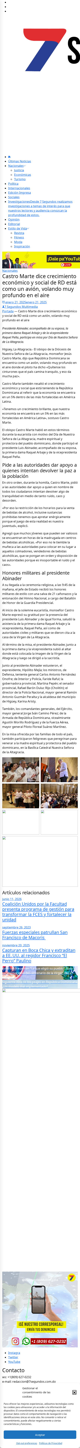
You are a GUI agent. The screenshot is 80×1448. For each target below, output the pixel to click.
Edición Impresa (19, 193)
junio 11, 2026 (12, 899)
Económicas (22, 175)
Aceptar (40, 1435)
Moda (18, 242)
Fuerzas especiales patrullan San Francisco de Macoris (35, 934)
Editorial (14, 224)
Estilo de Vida (17, 228)
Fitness (19, 237)
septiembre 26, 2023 (16, 927)
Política (13, 184)
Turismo (20, 179)
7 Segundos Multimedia (21, 307)
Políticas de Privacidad (50, 1443)
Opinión (14, 219)
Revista (19, 233)
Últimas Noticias (19, 161)
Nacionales (16, 166)
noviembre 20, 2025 (16, 945)
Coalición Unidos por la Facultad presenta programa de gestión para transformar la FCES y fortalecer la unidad (38, 912)
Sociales (14, 197)
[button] (74, 1392)
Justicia (19, 170)
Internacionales (19, 188)
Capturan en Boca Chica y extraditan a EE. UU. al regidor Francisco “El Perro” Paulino (38, 955)
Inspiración (22, 246)
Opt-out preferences (26, 1443)
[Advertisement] (40, 119)
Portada (8, 311)
